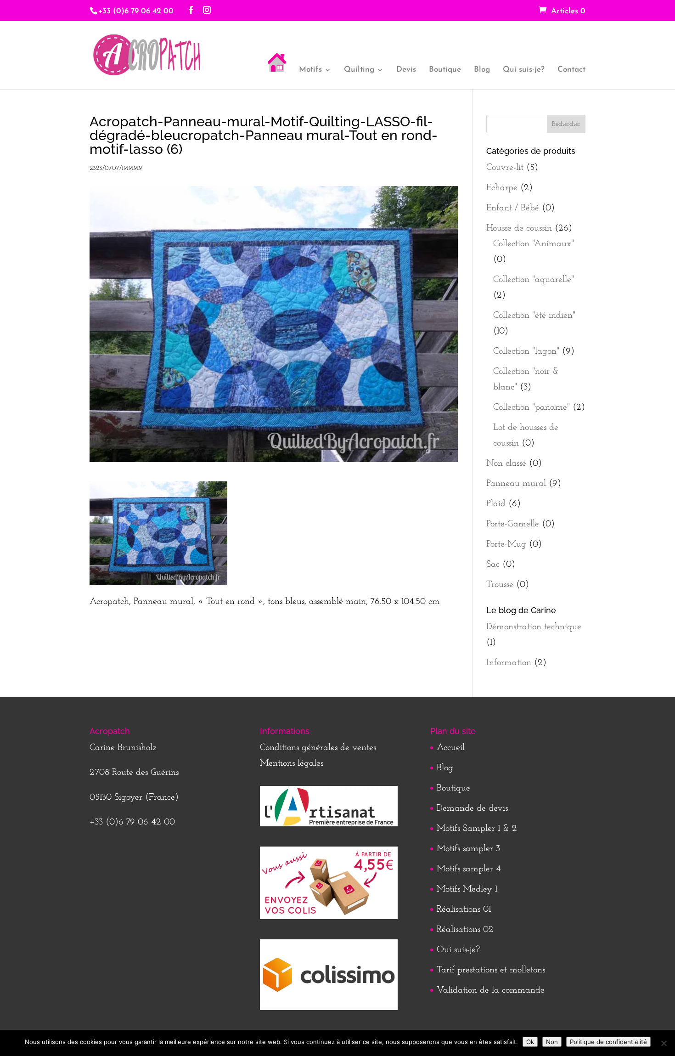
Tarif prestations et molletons (491, 970)
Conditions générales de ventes (318, 747)
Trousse (499, 584)
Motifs (310, 70)
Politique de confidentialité (608, 1041)
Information (508, 662)
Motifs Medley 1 (467, 889)
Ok (530, 1041)
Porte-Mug (506, 544)
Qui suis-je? (524, 70)
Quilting (359, 70)
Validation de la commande (491, 990)
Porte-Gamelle (512, 524)
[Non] (663, 1043)
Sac (493, 564)
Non (552, 1041)
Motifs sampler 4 (469, 869)
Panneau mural (516, 483)
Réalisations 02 (465, 929)
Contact (571, 70)
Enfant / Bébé (512, 208)
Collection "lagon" (526, 351)
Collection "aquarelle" (533, 279)
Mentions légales (291, 763)
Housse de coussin (519, 228)
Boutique (445, 70)
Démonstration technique (533, 627)
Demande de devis (472, 808)
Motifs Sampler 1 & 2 (477, 828)
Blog (482, 70)
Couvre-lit (504, 167)
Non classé (506, 463)
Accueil (451, 747)
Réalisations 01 (464, 909)
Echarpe (502, 187)
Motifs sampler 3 (468, 848)
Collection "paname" (531, 407)
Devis (406, 70)
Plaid (496, 503)
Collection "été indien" (534, 315)
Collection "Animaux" (533, 243)
